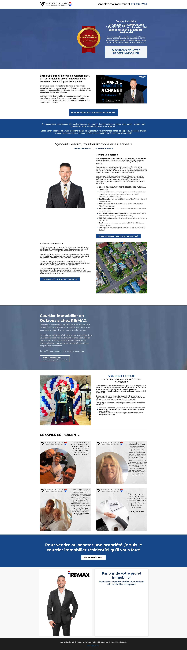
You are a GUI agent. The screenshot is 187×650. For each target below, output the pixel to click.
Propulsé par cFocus (93, 646)
